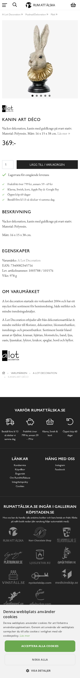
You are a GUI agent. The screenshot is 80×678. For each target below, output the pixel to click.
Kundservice (20, 465)
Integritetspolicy (20, 481)
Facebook (60, 469)
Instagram (60, 465)
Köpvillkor (20, 469)
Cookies (20, 486)
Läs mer (25, 635)
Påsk (53, 14)
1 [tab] (33, 96)
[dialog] (40, 641)
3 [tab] (41, 96)
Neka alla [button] (40, 659)
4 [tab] (45, 96)
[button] (40, 670)
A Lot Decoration (11, 14)
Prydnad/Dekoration (35, 14)
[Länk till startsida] (3, 373)
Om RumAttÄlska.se (20, 477)
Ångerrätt (20, 473)
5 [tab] (50, 96)
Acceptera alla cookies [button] (40, 646)
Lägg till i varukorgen (47, 164)
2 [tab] (37, 96)
